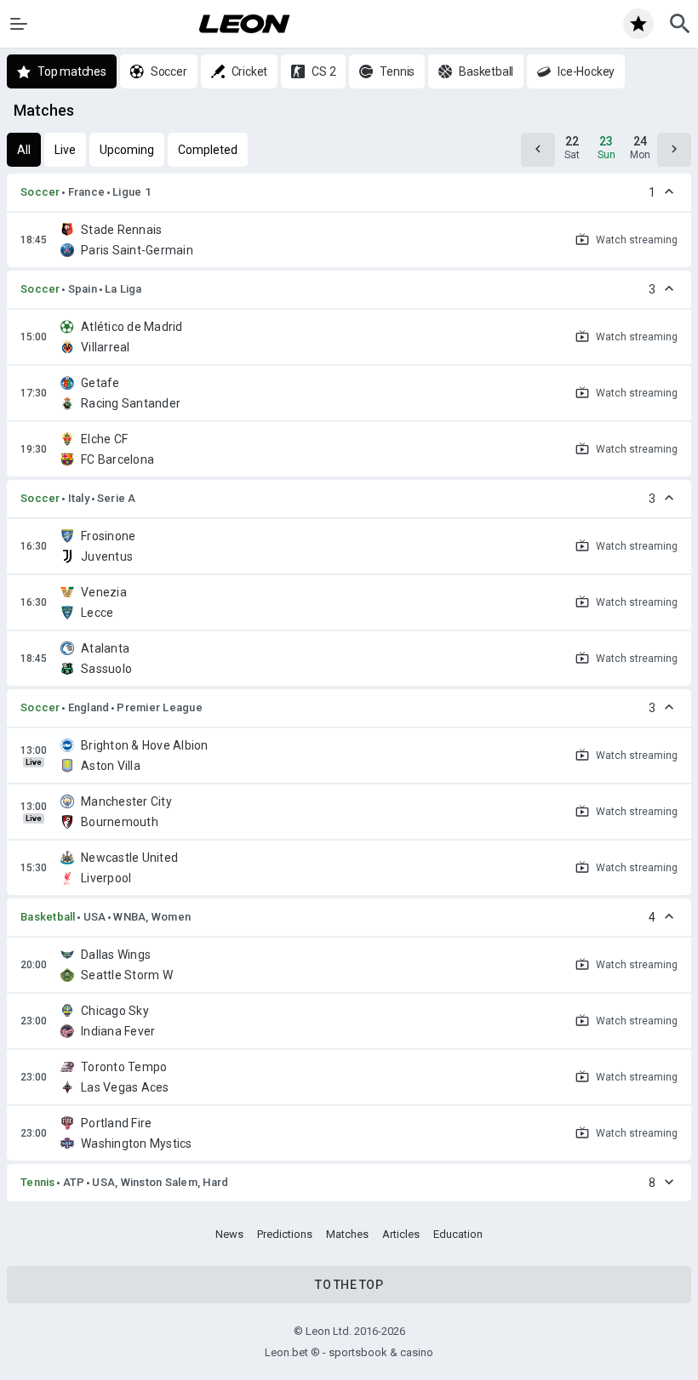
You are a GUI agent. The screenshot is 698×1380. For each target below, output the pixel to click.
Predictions (284, 1234)
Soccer (40, 191)
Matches (347, 1234)
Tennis (37, 1182)
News (229, 1234)
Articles (401, 1234)
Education (458, 1234)
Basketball (48, 916)
